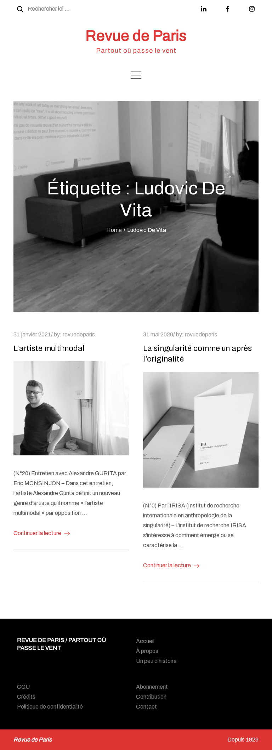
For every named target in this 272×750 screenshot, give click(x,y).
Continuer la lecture (37, 533)
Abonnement (152, 687)
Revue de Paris (136, 36)
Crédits (26, 697)
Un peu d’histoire (156, 661)
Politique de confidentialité (50, 707)
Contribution (151, 697)
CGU (23, 687)
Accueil (145, 641)
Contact (146, 707)
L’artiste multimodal (49, 348)
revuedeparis (79, 334)
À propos (147, 651)
